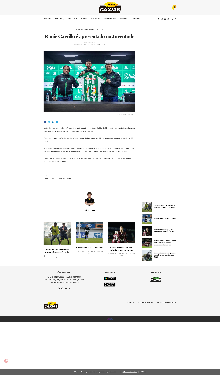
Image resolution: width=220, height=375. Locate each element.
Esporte (92, 29)
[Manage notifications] (6, 361)
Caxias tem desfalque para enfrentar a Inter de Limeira (121, 248)
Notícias (58, 19)
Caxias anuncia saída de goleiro (89, 247)
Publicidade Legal (145, 303)
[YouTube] (165, 19)
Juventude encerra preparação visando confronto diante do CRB (165, 255)
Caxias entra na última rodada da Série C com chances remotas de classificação (165, 243)
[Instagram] (162, 19)
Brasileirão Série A (82, 29)
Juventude (99, 29)
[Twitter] (168, 19)
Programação (110, 19)
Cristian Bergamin (89, 43)
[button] (175, 19)
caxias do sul (49, 178)
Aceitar (142, 372)
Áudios (84, 19)
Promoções (95, 19)
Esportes (47, 19)
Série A (70, 178)
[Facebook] (159, 19)
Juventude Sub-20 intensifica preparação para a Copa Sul (57, 250)
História (136, 19)
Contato (123, 19)
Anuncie (130, 303)
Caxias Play (72, 19)
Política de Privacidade (166, 303)
